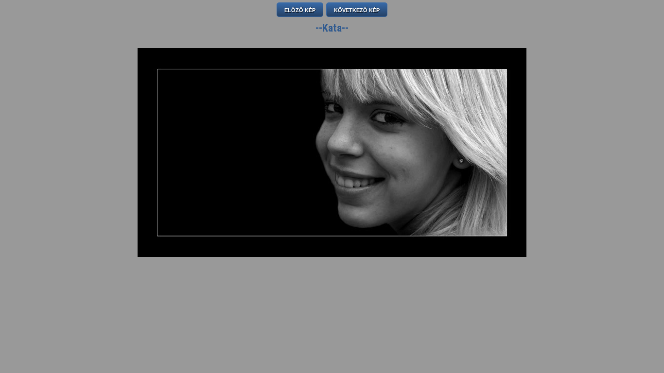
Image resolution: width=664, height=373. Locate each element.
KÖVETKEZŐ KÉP (357, 10)
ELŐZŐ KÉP (299, 10)
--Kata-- (332, 28)
